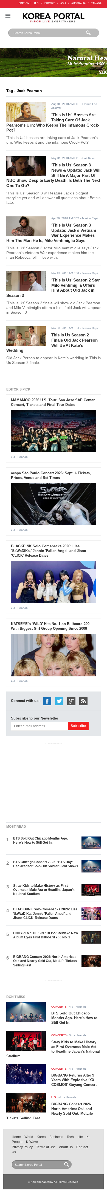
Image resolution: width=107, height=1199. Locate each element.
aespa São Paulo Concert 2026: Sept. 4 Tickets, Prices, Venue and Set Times (51, 475)
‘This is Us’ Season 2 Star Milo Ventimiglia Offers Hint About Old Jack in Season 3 (53, 288)
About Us (66, 1147)
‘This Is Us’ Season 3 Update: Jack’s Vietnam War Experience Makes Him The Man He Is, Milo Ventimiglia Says (51, 233)
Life (80, 1137)
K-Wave (32, 1142)
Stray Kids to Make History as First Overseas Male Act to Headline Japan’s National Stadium (44, 890)
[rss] (83, 701)
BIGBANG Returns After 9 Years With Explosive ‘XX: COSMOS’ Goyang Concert (74, 1080)
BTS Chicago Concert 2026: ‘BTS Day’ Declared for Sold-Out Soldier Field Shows (45, 864)
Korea (41, 1137)
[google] (71, 701)
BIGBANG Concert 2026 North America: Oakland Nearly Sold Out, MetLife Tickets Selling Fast (45, 961)
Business (56, 1137)
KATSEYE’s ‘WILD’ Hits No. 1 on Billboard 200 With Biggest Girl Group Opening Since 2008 (50, 626)
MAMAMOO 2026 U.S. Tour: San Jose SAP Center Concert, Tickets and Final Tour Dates (53, 402)
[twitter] (59, 701)
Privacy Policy (22, 1147)
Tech (70, 1137)
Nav (7, 16)
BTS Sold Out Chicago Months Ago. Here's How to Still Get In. (40, 840)
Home (16, 1137)
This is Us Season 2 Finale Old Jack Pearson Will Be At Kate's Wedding (52, 343)
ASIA (63, 3)
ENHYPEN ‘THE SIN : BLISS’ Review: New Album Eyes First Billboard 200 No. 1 (45, 935)
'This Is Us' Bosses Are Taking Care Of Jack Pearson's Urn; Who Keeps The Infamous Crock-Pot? (52, 122)
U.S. (36, 3)
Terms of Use (46, 1147)
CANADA (96, 3)
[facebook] (47, 701)
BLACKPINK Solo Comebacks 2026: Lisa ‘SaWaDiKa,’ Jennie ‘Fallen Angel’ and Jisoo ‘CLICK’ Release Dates (48, 550)
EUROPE (49, 3)
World (28, 1137)
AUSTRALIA (78, 3)
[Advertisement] (53, 781)
